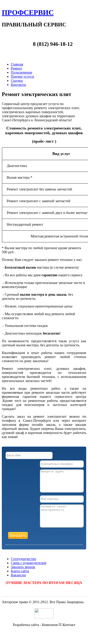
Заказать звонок (23, 567)
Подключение (21, 72)
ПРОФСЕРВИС (28, 12)
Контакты (18, 85)
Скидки (17, 80)
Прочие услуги (22, 76)
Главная (17, 64)
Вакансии (18, 575)
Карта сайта (20, 571)
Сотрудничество (23, 559)
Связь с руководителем (28, 563)
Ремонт (16, 68)
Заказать (17, 535)
